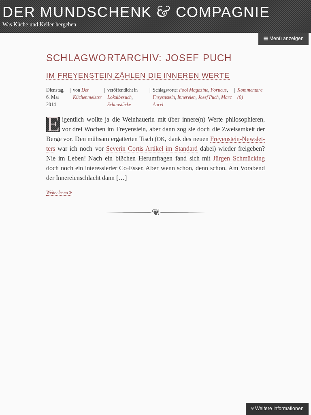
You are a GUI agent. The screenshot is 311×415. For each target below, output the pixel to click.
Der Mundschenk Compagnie (136, 12)
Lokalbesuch (119, 97)
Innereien (186, 97)
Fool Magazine (193, 90)
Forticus (219, 90)
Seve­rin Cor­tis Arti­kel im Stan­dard (152, 148)
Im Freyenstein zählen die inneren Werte (138, 75)
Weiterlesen (57, 192)
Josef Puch (208, 97)
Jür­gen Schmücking (239, 158)
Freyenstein (164, 97)
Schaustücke (119, 104)
